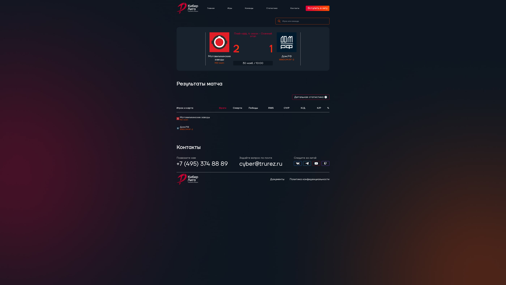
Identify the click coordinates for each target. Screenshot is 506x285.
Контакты (294, 8)
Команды (249, 8)
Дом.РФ (286, 58)
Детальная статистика (308, 97)
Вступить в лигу (317, 8)
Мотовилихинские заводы (219, 59)
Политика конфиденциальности (309, 179)
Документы (277, 179)
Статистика (271, 8)
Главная (211, 8)
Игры (230, 8)
